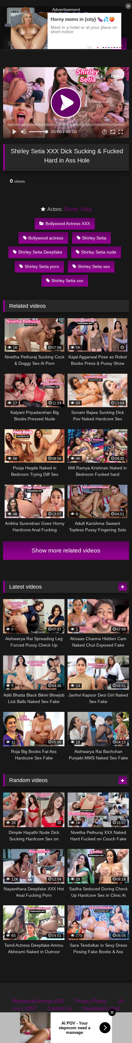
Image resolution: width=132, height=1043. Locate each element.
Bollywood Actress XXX (67, 223)
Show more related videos (66, 550)
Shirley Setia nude (98, 252)
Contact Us (59, 1008)
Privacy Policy (90, 1001)
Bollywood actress (45, 237)
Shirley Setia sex (94, 266)
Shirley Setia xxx (67, 280)
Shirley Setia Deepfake (40, 252)
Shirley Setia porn (42, 266)
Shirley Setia (77, 209)
